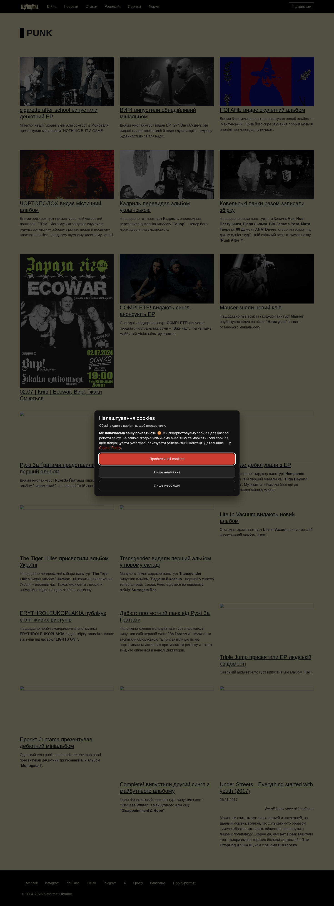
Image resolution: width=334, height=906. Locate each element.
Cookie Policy (110, 448)
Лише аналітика (167, 472)
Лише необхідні (167, 485)
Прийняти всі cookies (167, 459)
